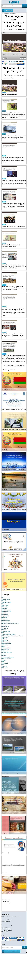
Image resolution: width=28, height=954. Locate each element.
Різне (4, 646)
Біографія (5, 606)
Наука (4, 632)
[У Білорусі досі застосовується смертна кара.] (9, 218)
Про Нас (5, 927)
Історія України (6, 599)
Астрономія (6, 605)
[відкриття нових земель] (14, 805)
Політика (5, 638)
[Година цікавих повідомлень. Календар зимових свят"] (14, 501)
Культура (5, 625)
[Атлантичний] (14, 865)
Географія (5, 613)
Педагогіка (5, 637)
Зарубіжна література (8, 622)
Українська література (8, 657)
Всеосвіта (5, 931)
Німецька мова (6, 631)
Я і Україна (5, 667)
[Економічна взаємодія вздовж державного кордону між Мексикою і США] (14, 725)
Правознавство (6, 641)
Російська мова (6, 649)
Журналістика (6, 620)
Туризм (4, 655)
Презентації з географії (11, 13)
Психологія (5, 644)
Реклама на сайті (7, 930)
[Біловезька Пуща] (14, 845)
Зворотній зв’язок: (11, 916)
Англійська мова (7, 602)
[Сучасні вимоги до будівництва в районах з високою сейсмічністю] (14, 785)
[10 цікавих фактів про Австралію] (14, 561)
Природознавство (7, 643)
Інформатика (6, 597)
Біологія (5, 608)
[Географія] (14, 825)
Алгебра (5, 600)
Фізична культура (7, 661)
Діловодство (6, 616)
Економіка (5, 619)
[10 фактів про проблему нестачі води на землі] (14, 461)
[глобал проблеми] (14, 685)
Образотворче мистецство (9, 634)
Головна (3, 13)
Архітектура (6, 603)
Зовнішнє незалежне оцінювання (11, 623)
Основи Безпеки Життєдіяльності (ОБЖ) (13, 635)
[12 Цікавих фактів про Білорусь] (9, 85)
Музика (4, 629)
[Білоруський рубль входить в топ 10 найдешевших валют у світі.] (9, 236)
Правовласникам (7, 928)
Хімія (4, 664)
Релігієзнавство (6, 648)
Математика (6, 626)
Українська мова (7, 658)
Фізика (4, 660)
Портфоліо (5, 640)
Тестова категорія (7, 652)
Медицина (5, 628)
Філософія (5, 663)
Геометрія (5, 614)
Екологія (5, 617)
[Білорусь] (14, 441)
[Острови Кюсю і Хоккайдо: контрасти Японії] (14, 745)
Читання (5, 666)
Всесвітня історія (7, 611)
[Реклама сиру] (14, 885)
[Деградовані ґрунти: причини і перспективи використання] (14, 705)
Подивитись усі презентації (6, 900)
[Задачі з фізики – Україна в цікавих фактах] (14, 581)
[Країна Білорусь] (14, 521)
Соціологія (5, 651)
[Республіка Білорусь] (14, 381)
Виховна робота (7, 610)
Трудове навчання (7, 654)
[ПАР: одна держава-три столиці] (14, 765)
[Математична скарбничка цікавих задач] (14, 541)
